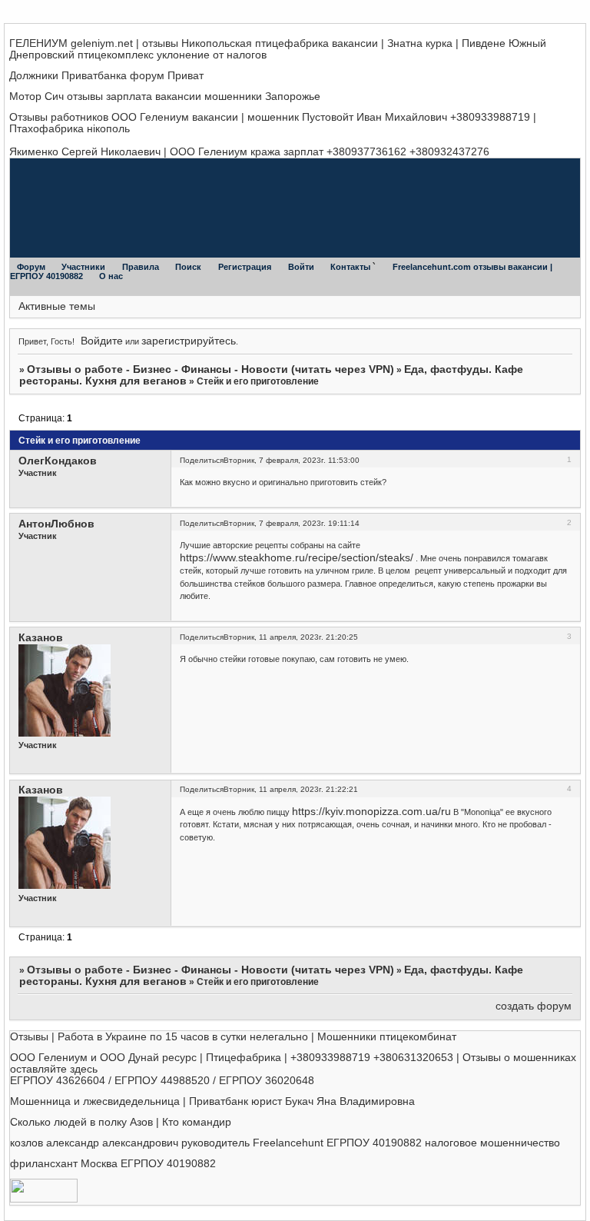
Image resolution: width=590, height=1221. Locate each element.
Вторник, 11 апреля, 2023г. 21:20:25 (291, 637)
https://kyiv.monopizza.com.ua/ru (371, 811)
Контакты (351, 266)
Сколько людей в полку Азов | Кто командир (120, 1122)
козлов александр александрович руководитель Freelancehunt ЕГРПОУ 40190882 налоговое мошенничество (285, 1143)
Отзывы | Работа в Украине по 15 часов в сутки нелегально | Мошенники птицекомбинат (233, 1037)
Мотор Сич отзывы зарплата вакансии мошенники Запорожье (164, 96)
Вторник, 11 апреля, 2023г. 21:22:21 (291, 789)
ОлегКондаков (57, 461)
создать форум (534, 1006)
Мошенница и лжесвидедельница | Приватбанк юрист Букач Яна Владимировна (212, 1101)
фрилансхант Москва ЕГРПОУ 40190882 (113, 1163)
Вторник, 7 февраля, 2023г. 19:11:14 (292, 523)
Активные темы (56, 306)
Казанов (40, 638)
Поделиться (202, 460)
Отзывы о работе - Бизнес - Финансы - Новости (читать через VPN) (210, 369)
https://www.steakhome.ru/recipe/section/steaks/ (296, 558)
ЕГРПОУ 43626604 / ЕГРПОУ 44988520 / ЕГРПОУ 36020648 (162, 1080)
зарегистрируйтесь (188, 341)
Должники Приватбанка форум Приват (106, 76)
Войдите (102, 341)
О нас (111, 276)
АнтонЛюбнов (56, 524)
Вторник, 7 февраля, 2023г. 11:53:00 (292, 460)
